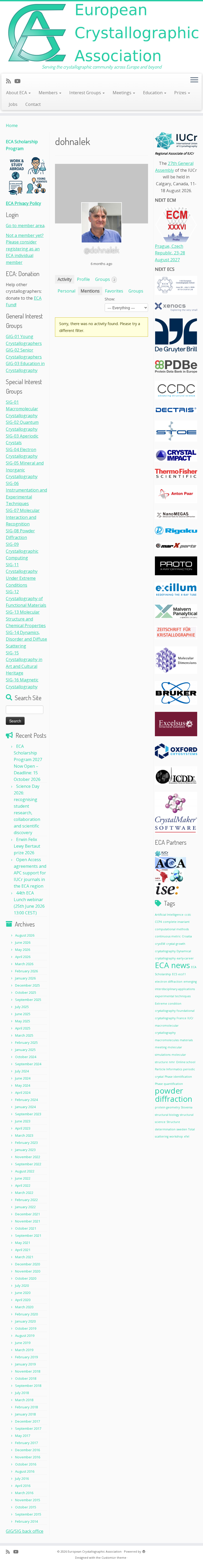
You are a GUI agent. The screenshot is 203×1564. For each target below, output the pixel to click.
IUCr (190, 1018)
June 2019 (22, 1342)
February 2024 (26, 1099)
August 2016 (24, 1471)
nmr (172, 1062)
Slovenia (186, 1107)
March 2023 (24, 1135)
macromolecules (167, 1040)
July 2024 (22, 1071)
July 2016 (22, 1478)
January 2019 (25, 1364)
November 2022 (27, 1156)
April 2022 (22, 1185)
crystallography (165, 951)
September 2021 (28, 1235)
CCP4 (158, 922)
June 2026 (22, 942)
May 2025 (22, 1021)
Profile (83, 279)
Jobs (13, 104)
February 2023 (26, 1142)
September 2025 (28, 999)
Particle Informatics (168, 1069)
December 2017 (27, 1421)
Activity (65, 279)
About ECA (17, 93)
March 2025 (24, 1035)
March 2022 (24, 1192)
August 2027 (167, 260)
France (181, 1018)
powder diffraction (173, 1094)
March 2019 (24, 1349)
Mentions (90, 291)
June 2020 (22, 1292)
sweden (182, 1129)
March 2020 (24, 1307)
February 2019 (26, 1357)
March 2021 (24, 1257)
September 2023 (28, 1114)
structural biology (167, 1115)
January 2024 (25, 1106)
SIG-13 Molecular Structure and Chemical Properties (26, 618)
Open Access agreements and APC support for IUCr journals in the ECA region (30, 873)
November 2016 (27, 1457)
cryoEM (160, 944)
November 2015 (27, 1500)
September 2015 (28, 1514)
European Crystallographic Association (95, 1551)
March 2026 (24, 963)
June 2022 (22, 1178)
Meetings (122, 93)
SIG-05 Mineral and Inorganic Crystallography (25, 469)
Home (12, 125)
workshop (176, 1136)
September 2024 (28, 1064)
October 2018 (25, 1378)
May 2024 (22, 1085)
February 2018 (26, 1407)
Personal (66, 291)
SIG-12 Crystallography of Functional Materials (26, 598)
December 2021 (27, 1214)
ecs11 (182, 974)
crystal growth (175, 944)
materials (186, 1040)
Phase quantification (169, 1084)
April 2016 (22, 1485)
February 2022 (26, 1199)
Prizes (180, 93)
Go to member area (25, 225)
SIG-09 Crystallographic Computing (22, 551)
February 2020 (26, 1314)
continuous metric (168, 936)
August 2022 (24, 1171)
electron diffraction (168, 981)
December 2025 (27, 985)
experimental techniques (173, 996)
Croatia (187, 936)
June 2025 (22, 1014)
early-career (185, 958)
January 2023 (25, 1149)
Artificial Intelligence (169, 914)
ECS (174, 974)
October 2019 (25, 1328)
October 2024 (25, 1056)
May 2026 (22, 949)
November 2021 (27, 1221)
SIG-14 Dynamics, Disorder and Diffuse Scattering (26, 639)
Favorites (114, 291)
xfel (186, 1136)
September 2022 (28, 1164)
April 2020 (22, 1299)
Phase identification (178, 1076)
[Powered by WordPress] (144, 1550)
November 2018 (27, 1371)
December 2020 (27, 1264)
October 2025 (25, 992)
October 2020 (25, 1278)
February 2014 (26, 1521)
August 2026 (24, 935)
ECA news (172, 965)
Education (153, 93)
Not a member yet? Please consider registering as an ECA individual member (25, 248)
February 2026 (26, 971)
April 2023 (22, 1128)
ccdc (187, 914)
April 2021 (22, 1249)
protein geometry (167, 1107)
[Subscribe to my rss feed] (10, 81)
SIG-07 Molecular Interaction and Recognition (23, 517)
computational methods (172, 929)
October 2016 (25, 1464)
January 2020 (25, 1321)
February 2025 (26, 1042)
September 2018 (28, 1385)
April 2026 (22, 956)
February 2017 (26, 1442)
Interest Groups (85, 93)
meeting (161, 1047)
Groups (105, 279)
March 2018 (24, 1399)
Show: (110, 299)
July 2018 (22, 1392)
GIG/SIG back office (24, 1531)
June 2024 (22, 1078)
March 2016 (24, 1492)
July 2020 (22, 1285)
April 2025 (22, 1028)
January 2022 (25, 1207)
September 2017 (28, 1428)
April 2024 (22, 1092)
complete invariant (176, 922)
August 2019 (24, 1335)
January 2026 (25, 978)
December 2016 (27, 1450)
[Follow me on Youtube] (19, 81)
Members (49, 93)
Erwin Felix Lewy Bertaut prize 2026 (27, 846)
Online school (185, 1062)
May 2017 (22, 1435)
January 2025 (25, 1049)
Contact (33, 104)
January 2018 (25, 1414)
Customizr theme (114, 1557)
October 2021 (25, 1228)
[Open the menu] (194, 80)
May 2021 (22, 1242)
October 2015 (25, 1507)
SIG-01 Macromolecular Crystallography (22, 409)
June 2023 (22, 1121)
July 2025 (22, 1006)
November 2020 (27, 1271)
